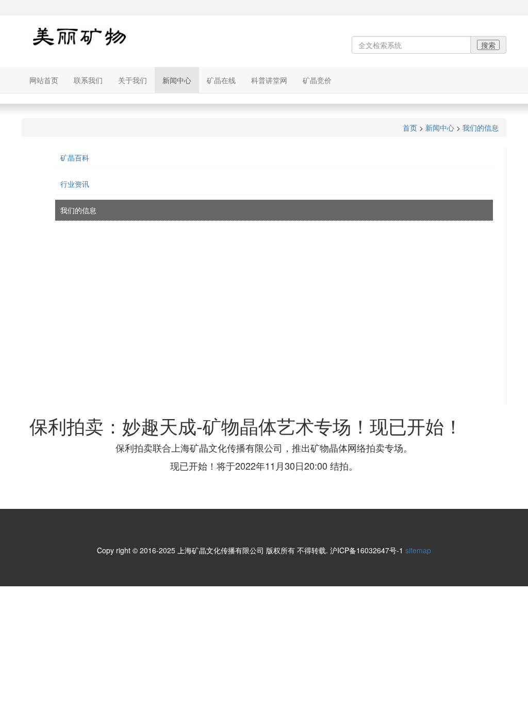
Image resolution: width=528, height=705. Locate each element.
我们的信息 (481, 127)
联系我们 (88, 80)
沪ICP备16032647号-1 (366, 550)
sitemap (418, 550)
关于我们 (132, 80)
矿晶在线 (221, 80)
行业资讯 (74, 184)
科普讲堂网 (269, 80)
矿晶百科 (74, 157)
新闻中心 (176, 80)
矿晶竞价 (317, 80)
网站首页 (43, 80)
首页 (410, 127)
